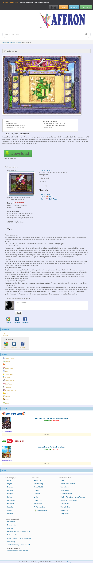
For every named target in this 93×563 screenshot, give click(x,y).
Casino (7, 400)
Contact (36, 490)
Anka (62, 480)
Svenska (10, 507)
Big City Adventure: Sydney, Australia (73, 497)
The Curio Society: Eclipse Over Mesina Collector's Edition (20, 545)
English (9, 483)
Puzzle (7, 365)
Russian (10, 513)
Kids (6, 393)
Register (5, 336)
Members (37, 493)
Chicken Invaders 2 (67, 493)
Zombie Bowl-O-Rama (68, 483)
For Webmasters (39, 507)
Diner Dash (11, 521)
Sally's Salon (65, 503)
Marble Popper (9, 381)
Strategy (7, 396)
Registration (38, 500)
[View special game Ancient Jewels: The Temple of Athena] (6, 452)
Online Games (85, 7)
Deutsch (10, 487)
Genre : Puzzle (47, 196)
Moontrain (10, 528)
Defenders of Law (13, 535)
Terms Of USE (38, 487)
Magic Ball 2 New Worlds (69, 500)
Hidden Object (9, 374)
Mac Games (74, 7)
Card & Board (9, 368)
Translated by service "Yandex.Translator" (17, 550)
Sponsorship (38, 503)
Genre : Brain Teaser (49, 199)
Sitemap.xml (70, 562)
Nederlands (11, 500)
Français (10, 493)
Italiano (9, 497)
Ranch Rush (65, 490)
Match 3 (7, 377)
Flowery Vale (11, 525)
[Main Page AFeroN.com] (63, 20)
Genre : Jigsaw (46, 170)
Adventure (8, 387)
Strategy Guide (42, 510)
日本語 (9, 510)
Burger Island (65, 513)
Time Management (10, 390)
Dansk (9, 480)
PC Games (63, 7)
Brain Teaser (8, 384)
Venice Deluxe (65, 507)
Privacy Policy (38, 483)
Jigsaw (18, 42)
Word (6, 371)
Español (10, 490)
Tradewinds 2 (65, 487)
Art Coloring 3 (11, 541)
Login (4, 333)
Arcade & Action (9, 358)
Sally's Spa (64, 510)
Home (4, 42)
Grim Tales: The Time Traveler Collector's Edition (51, 418)
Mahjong (7, 362)
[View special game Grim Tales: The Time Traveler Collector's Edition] (6, 423)
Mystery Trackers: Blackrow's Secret (19, 538)
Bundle (7, 403)
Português (10, 503)
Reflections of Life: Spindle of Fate (18, 531)
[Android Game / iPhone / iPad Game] (53, 7)
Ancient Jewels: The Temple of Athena (51, 447)
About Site (37, 480)
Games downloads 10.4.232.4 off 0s (26, 2)
